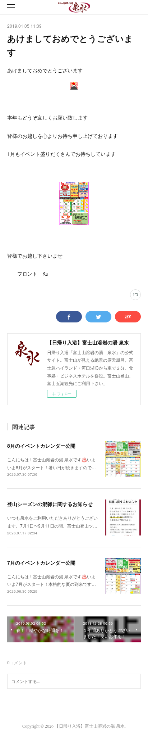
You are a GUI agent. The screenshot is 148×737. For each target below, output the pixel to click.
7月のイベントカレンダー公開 (41, 562)
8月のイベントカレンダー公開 (41, 445)
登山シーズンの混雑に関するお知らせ (50, 503)
